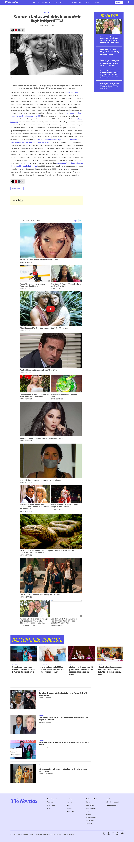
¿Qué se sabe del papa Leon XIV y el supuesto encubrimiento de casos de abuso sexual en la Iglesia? (81, 670)
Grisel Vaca (48, 722)
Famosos (36, 2)
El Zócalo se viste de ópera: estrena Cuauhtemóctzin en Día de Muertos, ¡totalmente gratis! (23, 669)
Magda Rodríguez (71, 92)
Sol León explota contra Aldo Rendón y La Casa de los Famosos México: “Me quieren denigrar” (63, 694)
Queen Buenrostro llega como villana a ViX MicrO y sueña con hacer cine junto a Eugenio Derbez (110, 51)
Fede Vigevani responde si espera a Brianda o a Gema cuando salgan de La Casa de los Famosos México (110, 62)
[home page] (11, 2)
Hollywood (96, 2)
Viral (55, 2)
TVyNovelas (48, 697)
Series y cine (64, 2)
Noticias (47, 12)
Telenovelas (46, 2)
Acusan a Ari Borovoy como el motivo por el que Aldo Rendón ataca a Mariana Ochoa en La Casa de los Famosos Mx (110, 74)
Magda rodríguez (17, 189)
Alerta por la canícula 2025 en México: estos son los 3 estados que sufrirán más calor (52, 669)
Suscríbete (119, 2)
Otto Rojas (51, 25)
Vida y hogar (76, 2)
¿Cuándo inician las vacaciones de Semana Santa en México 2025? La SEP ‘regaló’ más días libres (110, 670)
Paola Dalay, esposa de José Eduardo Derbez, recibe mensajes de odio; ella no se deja (64, 743)
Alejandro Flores (49, 747)
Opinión (86, 2)
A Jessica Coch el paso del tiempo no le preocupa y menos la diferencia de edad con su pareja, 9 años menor (110, 40)
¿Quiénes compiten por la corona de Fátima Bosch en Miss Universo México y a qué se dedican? (64, 770)
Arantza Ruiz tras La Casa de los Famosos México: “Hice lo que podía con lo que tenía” (109, 85)
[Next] (81, 54)
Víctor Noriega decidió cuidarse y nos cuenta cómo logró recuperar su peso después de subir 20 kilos (63, 719)
